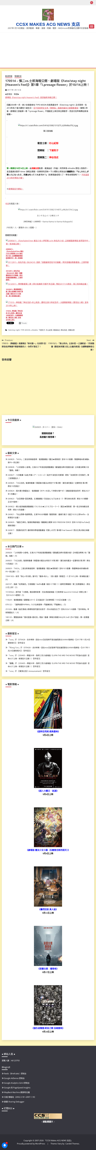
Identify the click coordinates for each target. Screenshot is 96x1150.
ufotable (34, 330)
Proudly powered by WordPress (31, 1143)
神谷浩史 (64, 330)
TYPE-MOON (25, 330)
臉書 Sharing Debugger (14, 1101)
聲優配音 (18, 76)
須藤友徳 (71, 330)
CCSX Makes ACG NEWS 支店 (48, 24)
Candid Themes (72, 1143)
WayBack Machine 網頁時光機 (17, 1092)
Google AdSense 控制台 (14, 1078)
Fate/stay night (14, 330)
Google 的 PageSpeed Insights (17, 1087)
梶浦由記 (56, 330)
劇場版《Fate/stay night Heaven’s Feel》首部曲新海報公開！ (31, 97)
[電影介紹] (48, 728)
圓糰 (11, 663)
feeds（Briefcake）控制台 (15, 1073)
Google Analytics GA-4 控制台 (17, 1083)
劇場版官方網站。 (16, 189)
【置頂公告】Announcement (30, 671)
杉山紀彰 (49, 330)
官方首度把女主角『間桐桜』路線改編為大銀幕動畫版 (55, 108)
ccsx (11, 639)
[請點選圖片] (48, 1118)
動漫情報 (8, 76)
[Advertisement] (49, 50)
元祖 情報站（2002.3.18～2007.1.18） (20, 1097)
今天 (7, 203)
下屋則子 (42, 330)
